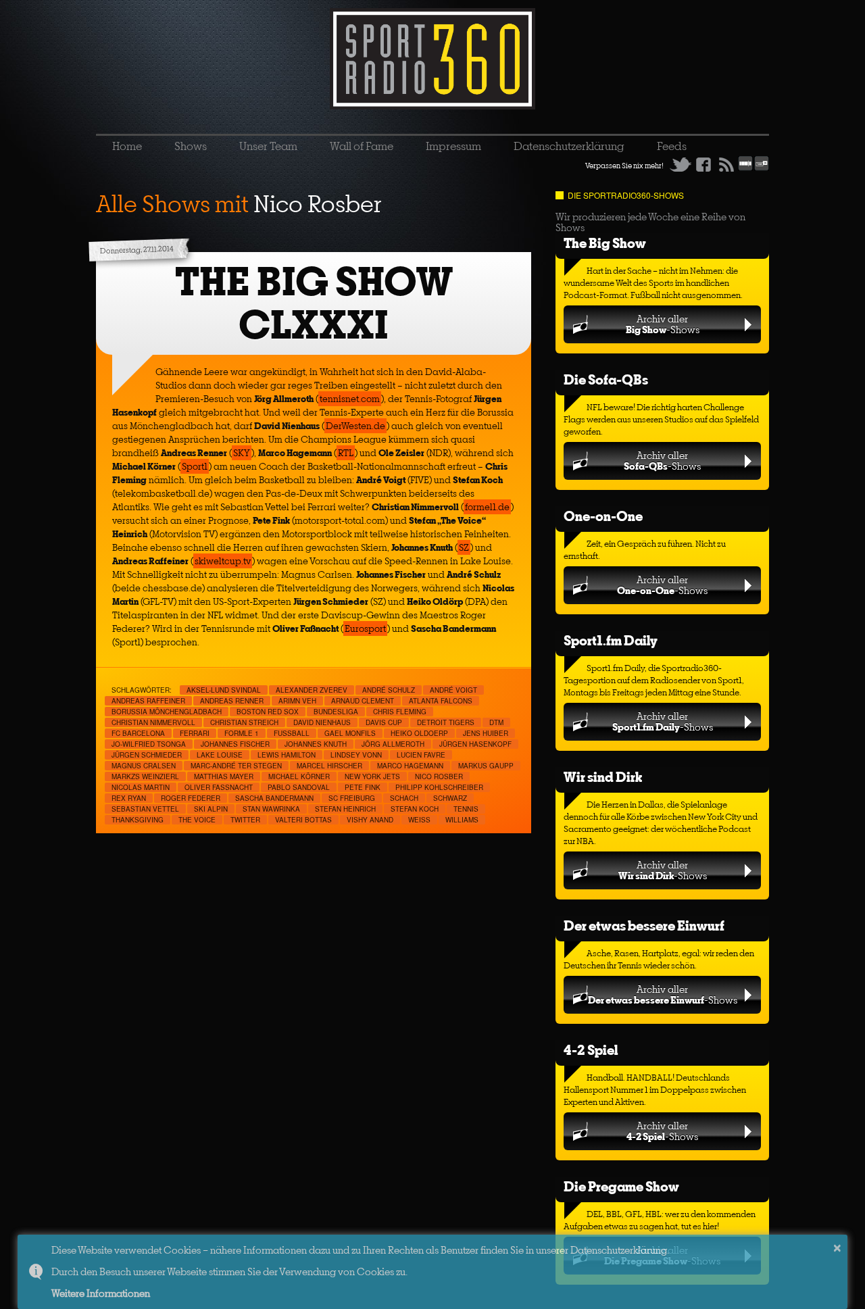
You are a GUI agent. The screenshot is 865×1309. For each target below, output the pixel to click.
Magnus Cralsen (144, 765)
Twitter (680, 164)
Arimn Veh (297, 701)
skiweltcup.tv (223, 561)
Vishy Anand (370, 819)
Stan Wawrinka (271, 809)
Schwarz (450, 798)
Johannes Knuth (316, 744)
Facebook (703, 164)
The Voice (197, 819)
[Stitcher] (745, 168)
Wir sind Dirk (603, 777)
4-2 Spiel (591, 1050)
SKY (241, 453)
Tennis (465, 809)
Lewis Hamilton (286, 755)
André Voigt (453, 690)
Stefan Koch (415, 809)
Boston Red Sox (268, 711)
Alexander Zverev (311, 690)
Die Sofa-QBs (606, 379)
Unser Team (268, 146)
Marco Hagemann (410, 765)
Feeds (672, 146)
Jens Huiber (485, 733)
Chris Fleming (399, 711)
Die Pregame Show (621, 1186)
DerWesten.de (355, 426)
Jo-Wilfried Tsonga (149, 744)
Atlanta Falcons (440, 701)
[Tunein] (761, 168)
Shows (190, 146)
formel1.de (487, 507)
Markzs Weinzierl (145, 776)
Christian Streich (244, 722)
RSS (726, 164)
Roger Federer (190, 798)
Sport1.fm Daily (611, 640)
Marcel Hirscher (329, 765)
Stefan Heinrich (345, 809)
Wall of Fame (361, 146)
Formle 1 (241, 733)
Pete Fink (362, 787)
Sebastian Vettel (145, 809)
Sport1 (194, 466)
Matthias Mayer (223, 776)
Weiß (419, 819)
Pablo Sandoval (299, 787)
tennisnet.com (350, 398)
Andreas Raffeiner (148, 701)
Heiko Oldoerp (419, 733)
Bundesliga (336, 711)
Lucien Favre (421, 755)
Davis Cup (384, 722)
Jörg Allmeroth (393, 744)
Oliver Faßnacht (218, 787)
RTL (345, 453)
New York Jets (372, 776)
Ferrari (194, 733)
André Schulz (388, 690)
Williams (461, 819)
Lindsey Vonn (356, 755)
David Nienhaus (322, 722)
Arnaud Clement (362, 701)
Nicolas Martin (141, 787)
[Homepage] (432, 58)
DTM (496, 722)
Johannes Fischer (235, 744)
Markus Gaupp (486, 765)
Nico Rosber (439, 776)
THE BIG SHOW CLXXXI (314, 303)
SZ (464, 547)
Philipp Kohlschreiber (439, 787)
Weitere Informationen (100, 1293)
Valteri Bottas (303, 819)
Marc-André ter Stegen (236, 765)
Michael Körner (299, 776)
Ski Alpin (211, 809)
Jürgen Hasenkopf (475, 744)
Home (127, 146)
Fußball (292, 733)
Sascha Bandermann (274, 798)
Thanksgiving (138, 819)
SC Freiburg (351, 798)
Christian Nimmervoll (153, 722)
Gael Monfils (350, 733)
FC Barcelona (138, 733)
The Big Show (605, 243)
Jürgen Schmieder (147, 755)
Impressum (453, 146)
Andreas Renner (232, 701)
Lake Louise (220, 755)
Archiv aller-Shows (662, 324)
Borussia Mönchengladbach (167, 711)
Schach (404, 798)
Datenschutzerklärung (569, 146)
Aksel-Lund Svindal (224, 690)
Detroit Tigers (445, 722)
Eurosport (365, 628)
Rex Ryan (129, 798)
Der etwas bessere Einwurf (644, 925)
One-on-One (603, 516)
